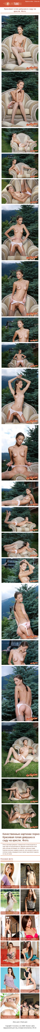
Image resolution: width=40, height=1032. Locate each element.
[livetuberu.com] (12, 3)
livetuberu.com (17, 1026)
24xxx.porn (16, 1022)
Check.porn (24, 1022)
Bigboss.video (29, 1)
